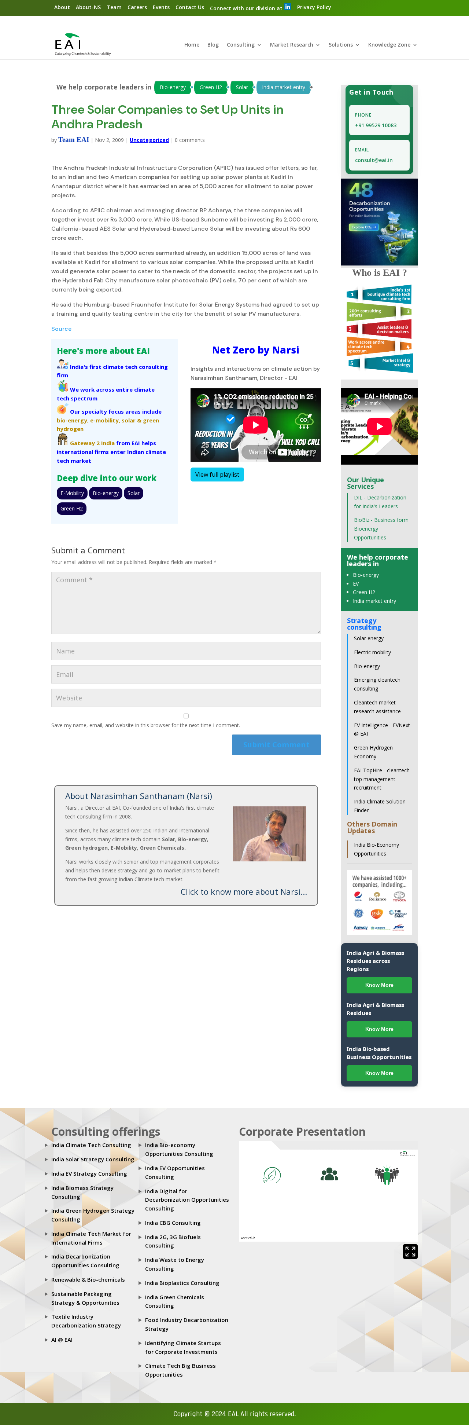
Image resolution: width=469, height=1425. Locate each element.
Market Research (291, 45)
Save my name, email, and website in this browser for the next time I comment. (145, 725)
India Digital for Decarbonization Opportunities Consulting (187, 1199)
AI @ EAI (62, 1339)
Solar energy (369, 638)
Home (191, 45)
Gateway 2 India (92, 443)
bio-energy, (73, 420)
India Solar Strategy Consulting (92, 1159)
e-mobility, (105, 420)
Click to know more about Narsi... (244, 891)
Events (161, 7)
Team (114, 7)
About (62, 7)
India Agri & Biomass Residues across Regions (375, 960)
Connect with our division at (247, 8)
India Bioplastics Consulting (182, 1282)
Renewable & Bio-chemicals (88, 1279)
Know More (379, 985)
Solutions (341, 45)
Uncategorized (149, 139)
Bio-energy (173, 87)
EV (356, 583)
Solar (242, 87)
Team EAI (73, 139)
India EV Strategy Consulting (89, 1173)
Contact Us (190, 7)
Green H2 (211, 87)
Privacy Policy (314, 7)
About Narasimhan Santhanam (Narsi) (138, 795)
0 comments (190, 139)
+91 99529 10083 (375, 125)
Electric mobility (372, 652)
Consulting (241, 45)
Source (61, 329)
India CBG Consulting (173, 1222)
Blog (213, 45)
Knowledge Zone (389, 45)
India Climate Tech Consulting (91, 1145)
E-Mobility (72, 493)
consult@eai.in (374, 160)
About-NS (88, 7)
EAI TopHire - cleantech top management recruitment (382, 779)
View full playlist (217, 474)
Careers (137, 7)
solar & (131, 420)
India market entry (283, 87)
